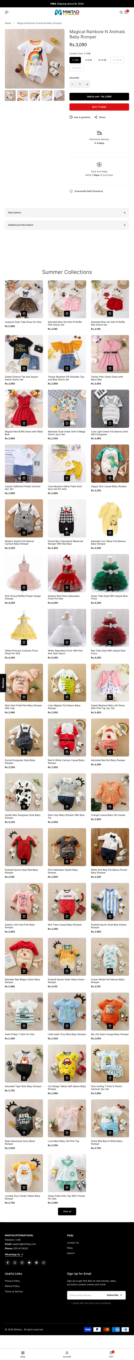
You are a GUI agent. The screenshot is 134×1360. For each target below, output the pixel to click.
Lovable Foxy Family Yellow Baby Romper (22, 1197)
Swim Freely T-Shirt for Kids (19, 1034)
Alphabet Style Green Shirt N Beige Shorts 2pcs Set (66, 433)
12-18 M (117, 60)
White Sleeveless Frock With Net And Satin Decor (65, 652)
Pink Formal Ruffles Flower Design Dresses (23, 597)
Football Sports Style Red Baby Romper (21, 871)
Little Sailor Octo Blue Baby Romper (67, 1034)
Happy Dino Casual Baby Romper (109, 486)
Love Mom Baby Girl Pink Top (63, 1141)
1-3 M (75, 60)
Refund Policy (12, 1286)
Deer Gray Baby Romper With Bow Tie (66, 816)
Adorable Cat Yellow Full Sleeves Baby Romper (108, 542)
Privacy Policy (12, 1280)
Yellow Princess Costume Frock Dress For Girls (21, 652)
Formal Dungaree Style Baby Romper (20, 761)
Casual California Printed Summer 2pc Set (23, 487)
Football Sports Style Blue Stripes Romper (108, 926)
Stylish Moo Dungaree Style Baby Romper (23, 816)
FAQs (70, 1247)
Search (71, 1253)
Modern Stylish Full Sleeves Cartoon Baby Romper (19, 542)
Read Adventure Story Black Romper (20, 1142)
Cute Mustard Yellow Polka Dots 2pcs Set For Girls (65, 487)
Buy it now (99, 107)
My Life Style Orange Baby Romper (110, 1034)
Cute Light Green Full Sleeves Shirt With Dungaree (109, 433)
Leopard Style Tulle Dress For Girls (23, 322)
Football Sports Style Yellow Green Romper (66, 981)
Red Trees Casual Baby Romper (65, 924)
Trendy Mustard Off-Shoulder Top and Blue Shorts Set (66, 378)
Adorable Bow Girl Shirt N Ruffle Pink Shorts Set (65, 323)
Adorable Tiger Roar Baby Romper (23, 1086)
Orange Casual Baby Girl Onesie (108, 815)
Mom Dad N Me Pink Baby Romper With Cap (23, 707)
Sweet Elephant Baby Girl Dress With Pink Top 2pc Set (108, 707)
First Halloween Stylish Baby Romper (63, 871)
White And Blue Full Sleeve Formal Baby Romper (109, 871)
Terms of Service (14, 1291)
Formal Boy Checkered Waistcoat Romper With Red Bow (65, 542)
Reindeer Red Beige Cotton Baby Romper (22, 981)
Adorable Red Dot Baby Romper (108, 760)
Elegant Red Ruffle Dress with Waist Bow (24, 433)
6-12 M (102, 60)
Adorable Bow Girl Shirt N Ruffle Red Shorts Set (108, 323)
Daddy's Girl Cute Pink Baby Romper (20, 926)
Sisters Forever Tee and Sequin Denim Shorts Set (21, 378)
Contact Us (73, 1242)
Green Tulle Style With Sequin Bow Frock (109, 597)
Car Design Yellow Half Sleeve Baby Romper (67, 1087)
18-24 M (76, 68)
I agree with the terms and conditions (91, 1303)
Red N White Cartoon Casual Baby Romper (66, 761)
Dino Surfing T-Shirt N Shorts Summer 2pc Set (106, 1087)
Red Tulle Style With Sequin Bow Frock (108, 652)
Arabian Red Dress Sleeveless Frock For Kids (64, 597)
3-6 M (88, 60)
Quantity (74, 77)
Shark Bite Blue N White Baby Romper (107, 1142)
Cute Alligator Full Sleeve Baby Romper (64, 707)
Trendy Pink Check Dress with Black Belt (107, 378)
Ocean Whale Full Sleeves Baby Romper (108, 981)
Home (8, 23)
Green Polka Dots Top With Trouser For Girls (66, 1197)
